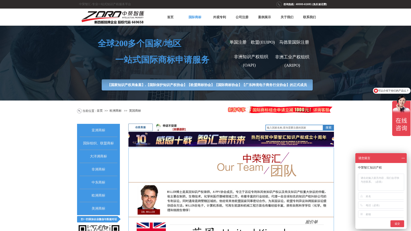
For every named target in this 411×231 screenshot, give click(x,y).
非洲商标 (98, 169)
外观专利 (219, 17)
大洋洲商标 (98, 156)
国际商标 (195, 17)
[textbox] (294, 128)
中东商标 (98, 182)
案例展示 (264, 17)
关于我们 (287, 17)
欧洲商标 (116, 110)
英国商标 (135, 110)
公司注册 (242, 17)
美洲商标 (98, 208)
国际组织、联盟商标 (98, 143)
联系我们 (309, 17)
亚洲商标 (98, 130)
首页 (170, 17)
